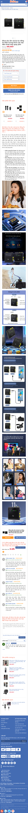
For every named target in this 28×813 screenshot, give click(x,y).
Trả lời (4, 649)
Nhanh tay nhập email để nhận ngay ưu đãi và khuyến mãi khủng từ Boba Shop (13, 738)
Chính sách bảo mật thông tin (20, 732)
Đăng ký (24, 741)
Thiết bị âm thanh (5, 7)
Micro (11, 7)
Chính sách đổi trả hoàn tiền (20, 725)
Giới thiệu (3, 720)
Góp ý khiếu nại (4, 722)
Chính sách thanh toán (19, 723)
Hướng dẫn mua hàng (5, 728)
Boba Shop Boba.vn (8, 766)
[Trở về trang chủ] (14, 1)
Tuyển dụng (3, 726)
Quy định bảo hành (19, 727)
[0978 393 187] (1, 811)
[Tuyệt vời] (18, 554)
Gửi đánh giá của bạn (20, 547)
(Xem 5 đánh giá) (16, 50)
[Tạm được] (10, 554)
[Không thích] (8, 554)
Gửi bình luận (22, 637)
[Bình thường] (13, 554)
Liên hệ (2, 724)
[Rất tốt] (15, 554)
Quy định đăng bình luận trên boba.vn (11, 635)
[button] (14, 86)
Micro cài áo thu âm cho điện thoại (10, 9)
